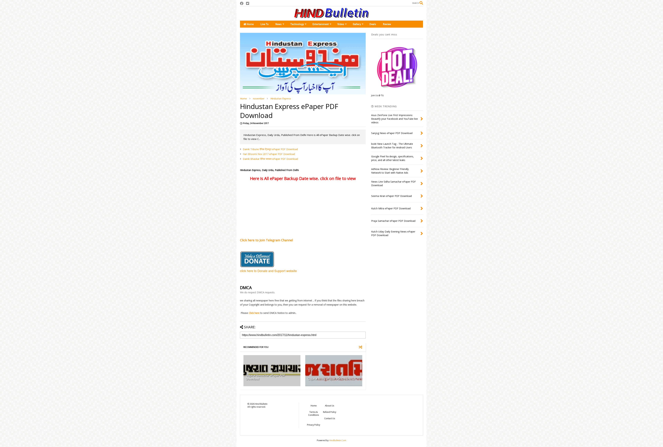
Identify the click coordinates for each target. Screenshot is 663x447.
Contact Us (329, 418)
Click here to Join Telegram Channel (267, 240)
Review (387, 24)
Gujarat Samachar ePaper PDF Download (265, 377)
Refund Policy (329, 412)
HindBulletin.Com (337, 440)
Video (340, 24)
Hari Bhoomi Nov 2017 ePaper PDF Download (269, 154)
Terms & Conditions (313, 413)
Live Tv (264, 24)
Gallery (357, 24)
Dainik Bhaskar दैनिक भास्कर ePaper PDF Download (270, 158)
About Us (329, 405)
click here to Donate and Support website (268, 270)
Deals (372, 24)
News (278, 24)
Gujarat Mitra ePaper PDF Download (331, 379)
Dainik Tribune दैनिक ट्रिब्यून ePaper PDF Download (270, 149)
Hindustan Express (280, 98)
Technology (297, 24)
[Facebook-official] (241, 3)
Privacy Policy (313, 424)
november (258, 98)
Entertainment (321, 24)
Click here (254, 313)
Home (250, 24)
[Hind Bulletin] (331, 16)
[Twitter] (247, 3)
